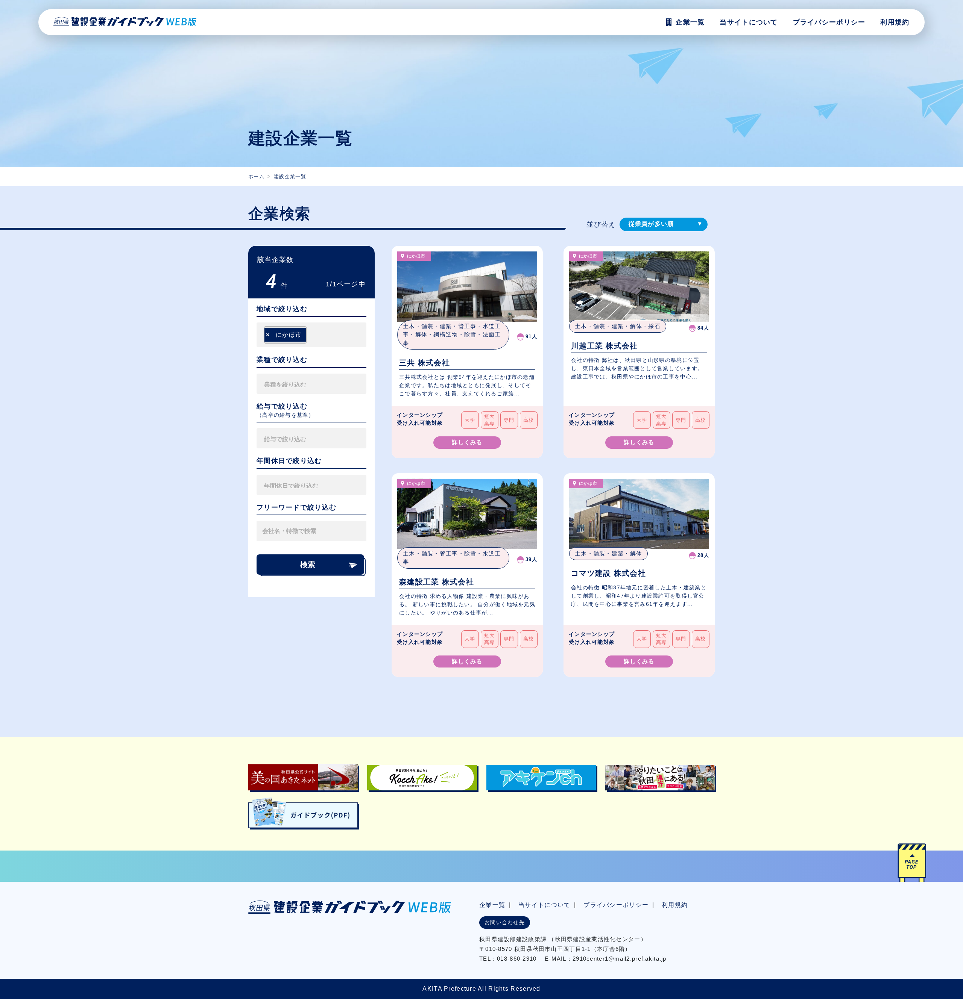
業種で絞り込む (282, 359)
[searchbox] (310, 334)
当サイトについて (544, 905)
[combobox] (311, 334)
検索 (307, 564)
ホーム (256, 176)
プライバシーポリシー (829, 22)
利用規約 (894, 22)
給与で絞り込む (282, 406)
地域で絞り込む (282, 309)
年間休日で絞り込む (289, 461)
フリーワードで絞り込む (296, 507)
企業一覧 (492, 905)
